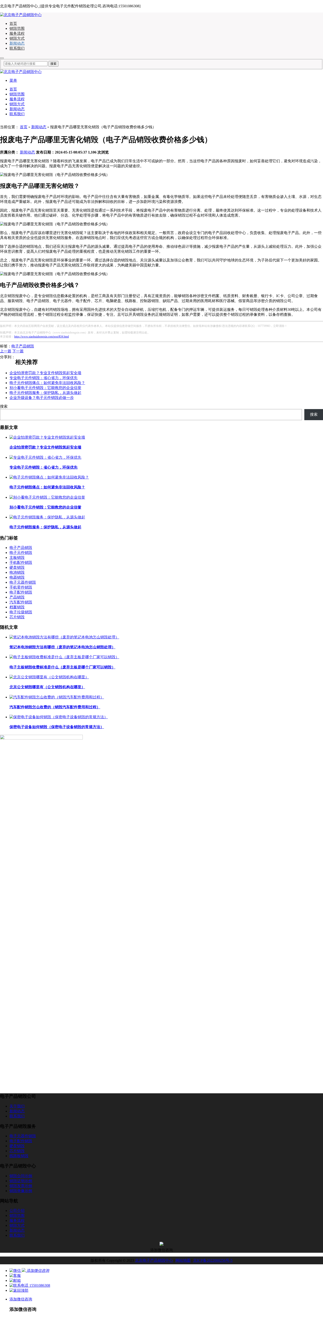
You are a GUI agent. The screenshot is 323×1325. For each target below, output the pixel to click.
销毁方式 (17, 38)
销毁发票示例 (20, 1186)
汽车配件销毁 (20, 602)
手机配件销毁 (20, 562)
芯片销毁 (17, 617)
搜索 (4, 406)
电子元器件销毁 (22, 582)
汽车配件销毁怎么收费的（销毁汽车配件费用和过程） (54, 707)
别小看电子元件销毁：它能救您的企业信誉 (45, 388)
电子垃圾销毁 (20, 612)
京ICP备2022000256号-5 (212, 1260)
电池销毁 (17, 572)
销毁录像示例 (20, 1191)
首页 (13, 23)
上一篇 (5, 351)
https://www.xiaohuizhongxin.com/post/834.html (41, 336)
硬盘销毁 (17, 567)
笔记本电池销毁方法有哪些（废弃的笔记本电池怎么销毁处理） (62, 647)
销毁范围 (17, 28)
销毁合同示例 (20, 1176)
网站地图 (183, 1260)
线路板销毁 (18, 1156)
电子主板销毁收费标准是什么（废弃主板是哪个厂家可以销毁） (62, 667)
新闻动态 (17, 43)
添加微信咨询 (20, 1299)
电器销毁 (17, 577)
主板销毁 (17, 558)
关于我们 (17, 1106)
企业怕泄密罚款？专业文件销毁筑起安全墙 (45, 373)
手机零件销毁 (20, 587)
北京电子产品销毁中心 (154, 1260)
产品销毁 (17, 597)
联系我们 (17, 48)
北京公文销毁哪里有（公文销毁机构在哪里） (47, 687)
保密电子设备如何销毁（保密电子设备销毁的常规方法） (56, 727)
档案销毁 (17, 607)
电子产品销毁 (22, 346)
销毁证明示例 (20, 1181)
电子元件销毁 (20, 553)
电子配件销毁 (20, 592)
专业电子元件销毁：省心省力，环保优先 (43, 378)
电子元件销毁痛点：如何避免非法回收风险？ (47, 383)
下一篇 (18, 351)
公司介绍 (17, 1211)
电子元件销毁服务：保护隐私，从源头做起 (45, 393)
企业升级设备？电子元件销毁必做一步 (41, 398)
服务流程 (17, 33)
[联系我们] (15, 1276)
